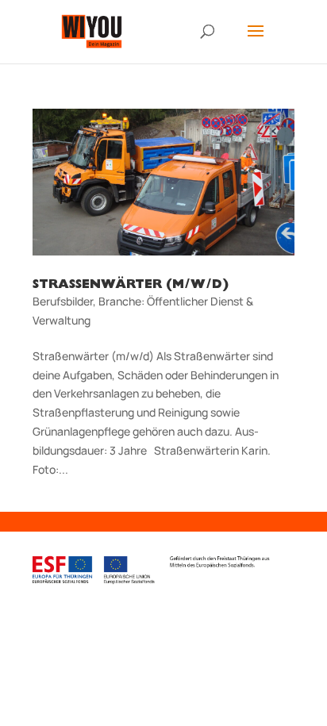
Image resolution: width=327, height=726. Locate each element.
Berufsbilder (63, 301)
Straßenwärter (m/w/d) (131, 285)
